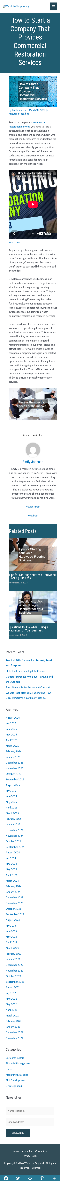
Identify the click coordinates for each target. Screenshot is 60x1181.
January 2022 (13, 1026)
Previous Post (32, 506)
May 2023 (11, 936)
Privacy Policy (30, 1155)
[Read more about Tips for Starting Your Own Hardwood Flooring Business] (33, 554)
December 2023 (14, 897)
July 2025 (11, 790)
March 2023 (12, 948)
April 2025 (11, 807)
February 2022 (13, 1021)
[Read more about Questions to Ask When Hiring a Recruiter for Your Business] (33, 606)
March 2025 (12, 813)
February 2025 (13, 818)
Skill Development (15, 1080)
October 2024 (13, 841)
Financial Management (18, 1063)
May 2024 (11, 869)
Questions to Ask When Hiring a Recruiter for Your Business (28, 628)
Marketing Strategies (17, 1074)
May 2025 (11, 802)
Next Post (33, 515)
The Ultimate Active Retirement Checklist (28, 687)
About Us (27, 1151)
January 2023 (13, 959)
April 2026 (11, 740)
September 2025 (15, 779)
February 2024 (14, 886)
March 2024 (12, 880)
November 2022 (14, 970)
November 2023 (14, 903)
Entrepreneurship (15, 1057)
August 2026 (13, 717)
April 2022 (11, 1009)
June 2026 (11, 729)
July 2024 (11, 858)
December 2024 (14, 830)
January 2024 (13, 891)
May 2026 (11, 734)
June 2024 (11, 863)
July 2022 (11, 993)
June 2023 (11, 931)
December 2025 (14, 762)
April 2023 (11, 942)
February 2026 (14, 751)
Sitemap (36, 1167)
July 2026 (11, 723)
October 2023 (13, 908)
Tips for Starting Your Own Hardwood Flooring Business (32, 576)
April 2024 (11, 875)
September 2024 (15, 847)
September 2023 (15, 914)
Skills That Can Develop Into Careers (25, 671)
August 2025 (13, 785)
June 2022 (11, 998)
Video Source (16, 242)
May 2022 (11, 1004)
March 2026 (12, 745)
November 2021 (14, 1038)
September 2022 (15, 981)
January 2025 (13, 824)
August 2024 (13, 852)
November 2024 (14, 835)
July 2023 (11, 925)
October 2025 (13, 773)
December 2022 (14, 964)
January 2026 (13, 757)
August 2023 (13, 920)
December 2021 (14, 1032)
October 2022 (13, 976)
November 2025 (14, 768)
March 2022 (12, 1015)
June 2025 (11, 796)
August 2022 (13, 987)
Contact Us (41, 1151)
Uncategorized (14, 1085)
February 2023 (13, 953)
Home (9, 1069)
